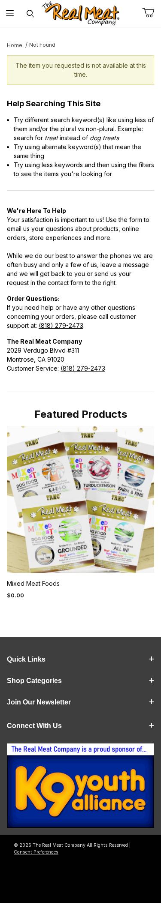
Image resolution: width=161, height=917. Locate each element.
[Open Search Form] (30, 13)
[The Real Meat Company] (80, 13)
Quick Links (26, 659)
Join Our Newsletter (39, 702)
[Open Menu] (10, 13)
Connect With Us (34, 725)
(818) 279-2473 (61, 325)
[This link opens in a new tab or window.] (80, 788)
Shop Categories (34, 680)
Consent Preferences (36, 852)
